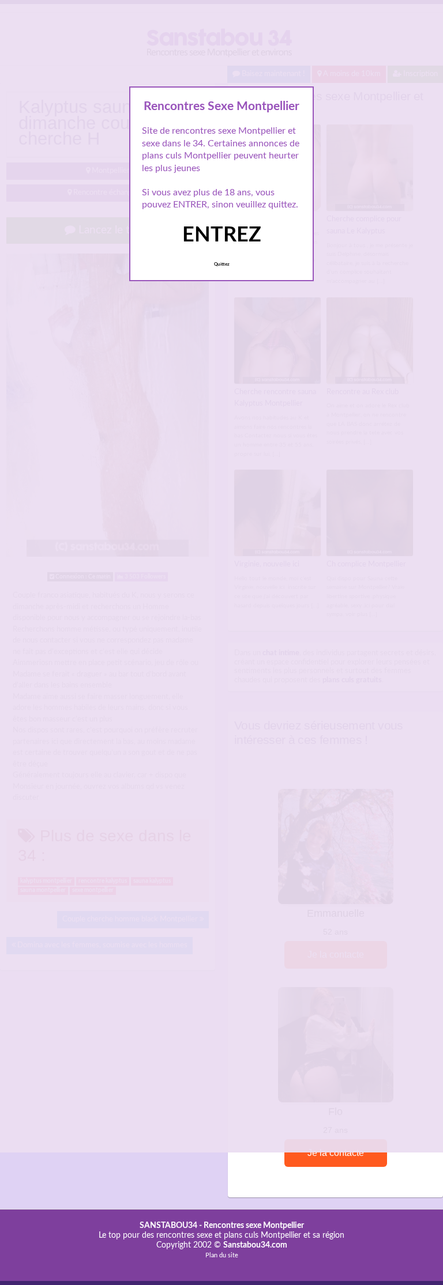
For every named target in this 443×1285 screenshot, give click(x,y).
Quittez (222, 264)
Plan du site (221, 1255)
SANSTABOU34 (168, 1226)
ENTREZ (221, 235)
